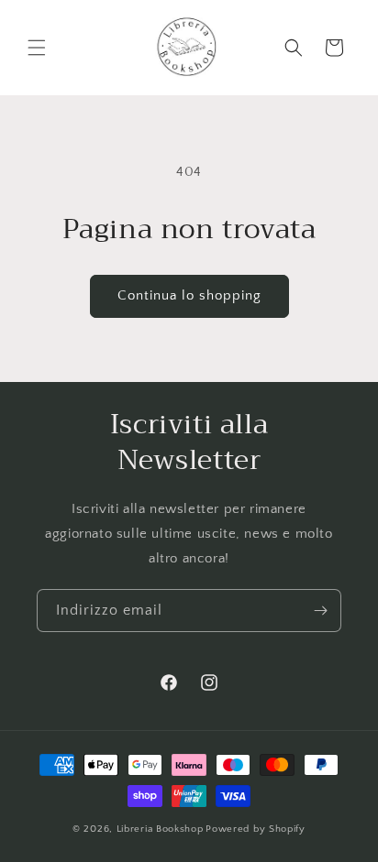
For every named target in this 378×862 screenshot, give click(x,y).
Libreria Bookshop (160, 829)
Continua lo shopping (189, 295)
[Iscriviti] (320, 610)
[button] (37, 47)
